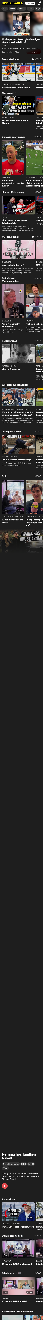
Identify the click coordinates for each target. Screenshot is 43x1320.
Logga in (30, 3)
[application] (21, 24)
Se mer (34, 53)
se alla (38, 59)
